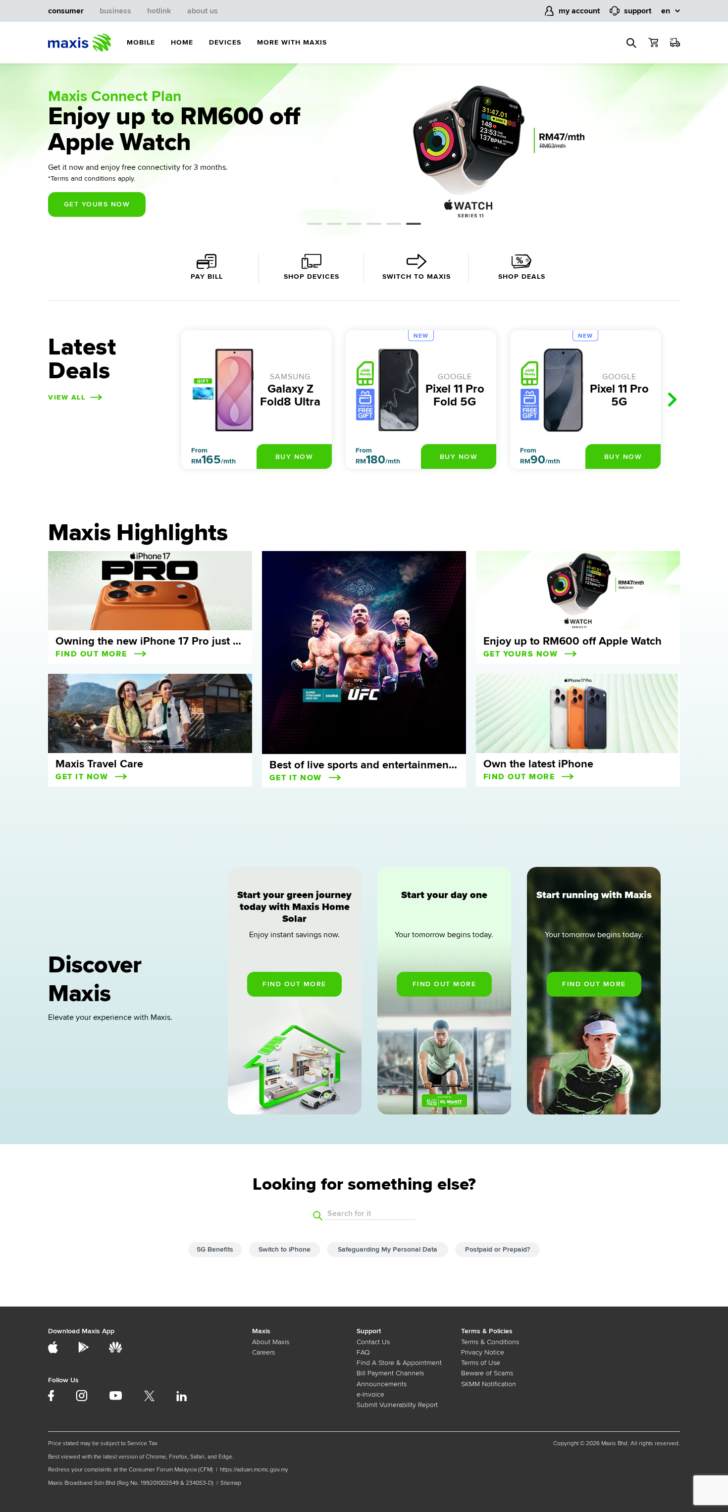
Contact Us (373, 1342)
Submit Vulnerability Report (397, 1405)
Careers (263, 1352)
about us (202, 11)
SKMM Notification (488, 1384)
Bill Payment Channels (390, 1373)
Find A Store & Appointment (399, 1363)
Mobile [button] (141, 42)
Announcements (382, 1384)
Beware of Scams (487, 1373)
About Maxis (270, 1342)
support (637, 11)
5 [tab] (393, 225)
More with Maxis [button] (292, 42)
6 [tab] (413, 225)
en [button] (665, 11)
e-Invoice (370, 1394)
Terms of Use (480, 1363)
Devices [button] (225, 42)
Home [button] (182, 42)
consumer (66, 11)
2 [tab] (334, 225)
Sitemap (230, 1483)
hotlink (159, 11)
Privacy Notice (482, 1352)
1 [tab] (314, 225)
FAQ (363, 1352)
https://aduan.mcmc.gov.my (254, 1469)
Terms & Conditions (490, 1342)
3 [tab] (354, 225)
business (115, 11)
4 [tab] (373, 225)
